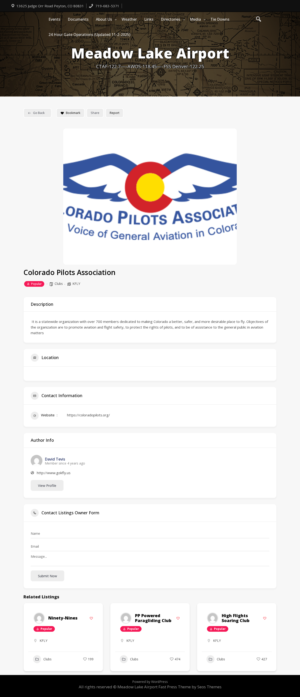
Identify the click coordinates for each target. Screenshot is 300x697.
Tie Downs (219, 19)
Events (54, 19)
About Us (104, 19)
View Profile (47, 485)
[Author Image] (39, 618)
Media (195, 19)
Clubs (59, 283)
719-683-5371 (106, 6)
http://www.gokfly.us (54, 473)
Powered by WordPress (150, 681)
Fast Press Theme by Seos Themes (189, 686)
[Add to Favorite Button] (91, 618)
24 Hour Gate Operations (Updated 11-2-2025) (89, 34)
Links (149, 19)
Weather (129, 19)
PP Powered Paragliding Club (153, 618)
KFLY (76, 283)
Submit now (47, 576)
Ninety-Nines (63, 618)
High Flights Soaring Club (235, 618)
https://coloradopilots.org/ (88, 415)
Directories (170, 19)
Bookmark (73, 113)
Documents (78, 19)
